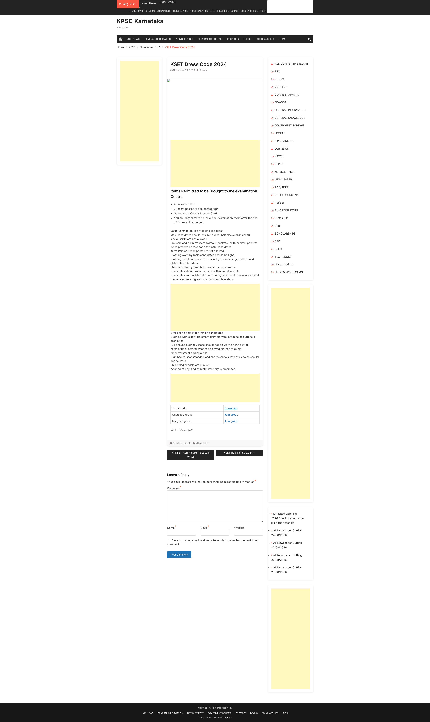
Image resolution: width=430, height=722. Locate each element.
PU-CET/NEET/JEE (286, 210)
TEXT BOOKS (283, 256)
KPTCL (279, 156)
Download (230, 408)
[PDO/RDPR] (293, 6)
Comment (173, 488)
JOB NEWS (137, 11)
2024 (199, 442)
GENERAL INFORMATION (158, 11)
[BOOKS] (298, 6)
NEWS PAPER (283, 179)
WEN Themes (225, 717)
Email (204, 527)
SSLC (278, 249)
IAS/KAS (280, 133)
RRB (277, 225)
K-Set (262, 11)
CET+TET (281, 86)
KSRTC (279, 164)
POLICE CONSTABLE (288, 195)
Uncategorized (284, 264)
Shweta (203, 70)
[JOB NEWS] (272, 6)
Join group (231, 414)
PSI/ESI (279, 202)
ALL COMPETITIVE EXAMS (292, 63)
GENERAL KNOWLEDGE (290, 117)
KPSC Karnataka (140, 21)
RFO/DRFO (281, 218)
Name (171, 527)
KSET (206, 442)
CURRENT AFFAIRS (287, 94)
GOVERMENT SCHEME (203, 11)
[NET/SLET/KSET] (283, 6)
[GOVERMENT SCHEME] (288, 6)
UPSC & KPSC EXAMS (289, 272)
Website (239, 527)
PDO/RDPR (222, 11)
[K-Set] (308, 6)
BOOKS (234, 11)
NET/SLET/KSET (181, 11)
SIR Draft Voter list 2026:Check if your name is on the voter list (287, 518)
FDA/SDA (280, 102)
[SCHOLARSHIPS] (303, 6)
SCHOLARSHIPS (248, 11)
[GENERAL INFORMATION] (277, 6)
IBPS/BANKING (284, 141)
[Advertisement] (215, 163)
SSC (277, 241)
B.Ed (278, 71)
